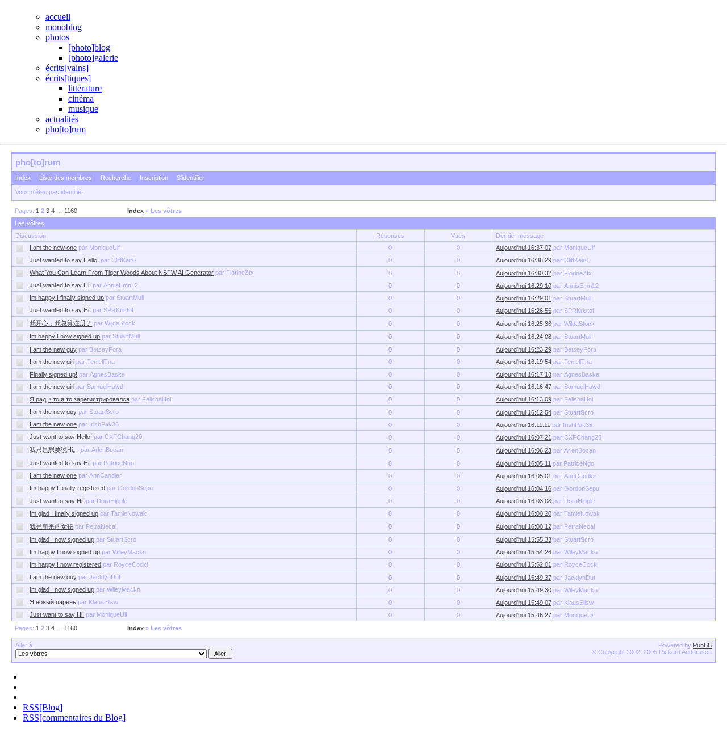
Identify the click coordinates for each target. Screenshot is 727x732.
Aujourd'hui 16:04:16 (523, 488)
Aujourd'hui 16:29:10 (523, 285)
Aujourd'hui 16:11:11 (523, 424)
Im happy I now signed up (65, 336)
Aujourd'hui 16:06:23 (523, 450)
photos (57, 37)
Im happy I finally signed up (67, 297)
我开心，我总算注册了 (61, 323)
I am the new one (53, 247)
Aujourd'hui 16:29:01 (523, 298)
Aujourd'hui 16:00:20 (523, 513)
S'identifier (190, 177)
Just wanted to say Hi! (60, 285)
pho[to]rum (65, 129)
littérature (85, 88)
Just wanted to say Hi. (60, 310)
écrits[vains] (67, 68)
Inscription (154, 177)
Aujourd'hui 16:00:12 (523, 526)
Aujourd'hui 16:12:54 (523, 412)
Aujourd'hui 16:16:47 (523, 386)
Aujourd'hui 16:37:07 (523, 247)
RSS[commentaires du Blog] (74, 717)
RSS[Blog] (42, 707)
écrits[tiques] (68, 78)
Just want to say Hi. (57, 614)
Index (23, 177)
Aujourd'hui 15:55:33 (523, 539)
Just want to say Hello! (61, 436)
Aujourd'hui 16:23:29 (523, 349)
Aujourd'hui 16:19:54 (523, 361)
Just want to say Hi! (57, 500)
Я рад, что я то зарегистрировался (79, 399)
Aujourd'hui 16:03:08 (523, 500)
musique (83, 109)
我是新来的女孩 (51, 526)
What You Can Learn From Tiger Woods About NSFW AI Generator (122, 272)
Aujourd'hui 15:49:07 (523, 602)
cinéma (81, 98)
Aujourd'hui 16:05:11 (523, 463)
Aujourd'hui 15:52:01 (523, 564)
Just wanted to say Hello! (64, 260)
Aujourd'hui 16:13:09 (523, 399)
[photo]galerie (93, 57)
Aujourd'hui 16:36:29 (523, 260)
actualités (61, 119)
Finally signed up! (53, 374)
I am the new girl (52, 361)
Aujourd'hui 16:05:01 (523, 475)
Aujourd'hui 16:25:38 (523, 323)
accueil (57, 17)
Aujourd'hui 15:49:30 (523, 590)
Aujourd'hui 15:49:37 (523, 577)
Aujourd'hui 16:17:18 (523, 374)
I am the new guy (53, 349)
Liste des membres (65, 177)
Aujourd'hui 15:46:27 (523, 615)
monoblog (63, 27)
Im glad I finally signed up (64, 513)
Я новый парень (53, 602)
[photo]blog (89, 47)
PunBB (702, 645)
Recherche (116, 177)
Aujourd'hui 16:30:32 (523, 273)
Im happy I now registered (65, 564)
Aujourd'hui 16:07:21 (523, 437)
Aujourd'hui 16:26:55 (523, 310)
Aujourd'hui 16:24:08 (523, 336)
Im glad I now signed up (62, 539)
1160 (70, 210)
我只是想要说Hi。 (54, 449)
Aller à (23, 645)
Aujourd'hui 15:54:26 (523, 552)
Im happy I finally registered (67, 487)
